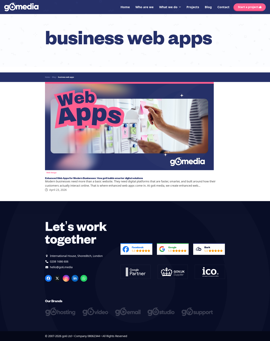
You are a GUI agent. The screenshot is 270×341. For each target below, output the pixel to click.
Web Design (51, 172)
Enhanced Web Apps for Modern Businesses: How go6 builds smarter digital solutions (94, 178)
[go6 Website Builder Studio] (162, 315)
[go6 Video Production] (96, 315)
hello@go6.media (61, 267)
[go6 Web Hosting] (61, 315)
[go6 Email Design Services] (128, 315)
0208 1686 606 (59, 261)
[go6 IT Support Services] (198, 315)
